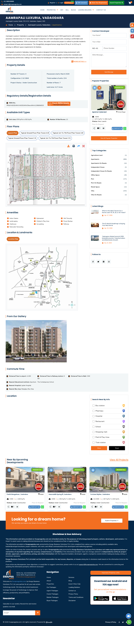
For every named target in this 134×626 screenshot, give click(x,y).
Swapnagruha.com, (19, 581)
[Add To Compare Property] (99, 87)
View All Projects (119, 459)
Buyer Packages (52, 600)
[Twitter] (123, 622)
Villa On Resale (96, 195)
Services (71, 577)
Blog (70, 581)
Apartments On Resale (99, 163)
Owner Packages (52, 594)
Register (52, 3)
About (49, 581)
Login (61, 3)
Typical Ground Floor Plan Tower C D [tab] (22, 138)
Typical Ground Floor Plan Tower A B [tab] (35, 133)
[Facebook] (119, 622)
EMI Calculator (82, 3)
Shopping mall (100, 432)
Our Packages (51, 587)
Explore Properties (111, 520)
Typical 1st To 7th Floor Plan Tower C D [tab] (55, 138)
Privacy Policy (73, 594)
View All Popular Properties (109, 138)
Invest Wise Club (74, 584)
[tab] (14, 218)
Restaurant (99, 421)
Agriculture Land (96, 155)
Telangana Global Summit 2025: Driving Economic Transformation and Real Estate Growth (113, 238)
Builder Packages (53, 597)
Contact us (118, 128)
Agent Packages (52, 591)
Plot (92, 179)
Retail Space (95, 187)
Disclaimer (72, 600)
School (97, 426)
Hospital (98, 416)
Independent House (97, 167)
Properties (50, 584)
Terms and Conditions (75, 597)
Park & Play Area (101, 437)
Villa (92, 191)
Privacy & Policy (110, 622)
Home (49, 577)
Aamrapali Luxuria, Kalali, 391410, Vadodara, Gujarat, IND (25, 21)
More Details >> (80, 61)
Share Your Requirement (99, 3)
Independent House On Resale (101, 171)
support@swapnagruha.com (88, 564)
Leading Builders (74, 587)
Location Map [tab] (13, 239)
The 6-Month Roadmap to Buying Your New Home (113, 224)
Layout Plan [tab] (12, 133)
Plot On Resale (96, 183)
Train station (100, 442)
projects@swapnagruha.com (12, 4)
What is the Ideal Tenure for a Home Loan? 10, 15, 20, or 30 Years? (114, 211)
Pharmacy (98, 411)
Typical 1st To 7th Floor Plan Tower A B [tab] (68, 133)
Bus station (99, 405)
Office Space (95, 175)
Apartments (95, 159)
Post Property (69, 3)
